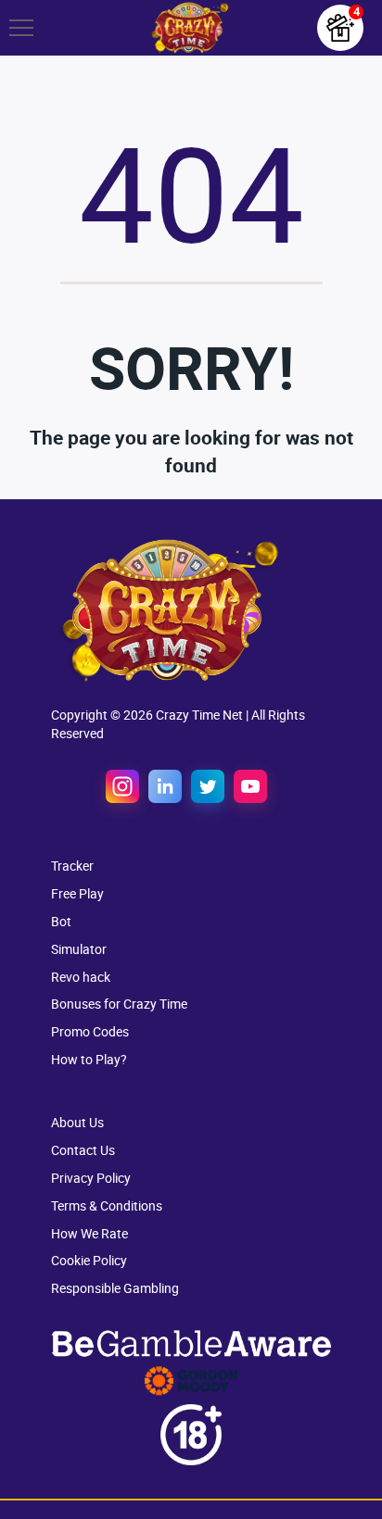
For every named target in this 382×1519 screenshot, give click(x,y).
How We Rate (89, 1233)
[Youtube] (250, 786)
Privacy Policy (91, 1177)
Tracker (72, 865)
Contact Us (83, 1150)
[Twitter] (207, 786)
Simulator (79, 949)
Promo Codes (90, 1031)
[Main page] (188, 28)
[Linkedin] (165, 786)
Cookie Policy (89, 1260)
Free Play (77, 893)
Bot (61, 921)
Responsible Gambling (115, 1288)
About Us (77, 1122)
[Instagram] (122, 786)
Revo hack (80, 976)
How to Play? (89, 1059)
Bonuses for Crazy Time (119, 1003)
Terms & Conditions (106, 1205)
